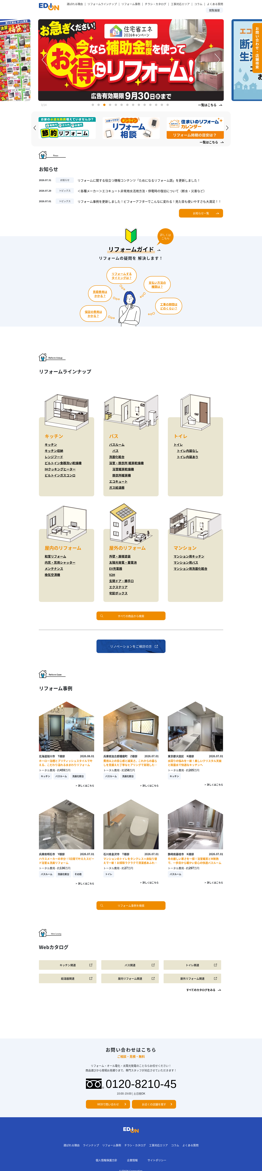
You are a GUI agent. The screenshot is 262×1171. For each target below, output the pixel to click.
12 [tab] (157, 106)
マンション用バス (186, 562)
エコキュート (118, 481)
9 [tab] (140, 106)
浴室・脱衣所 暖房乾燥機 (126, 463)
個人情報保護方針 (106, 1160)
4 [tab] (111, 106)
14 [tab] (168, 106)
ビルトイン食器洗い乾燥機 (63, 463)
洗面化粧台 (116, 456)
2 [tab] (99, 106)
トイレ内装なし (187, 450)
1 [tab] (94, 106)
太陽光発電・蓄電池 (123, 562)
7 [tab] (128, 106)
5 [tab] (117, 106)
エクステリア (118, 587)
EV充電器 (115, 568)
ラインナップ (91, 1145)
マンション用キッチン (189, 556)
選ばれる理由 (75, 4)
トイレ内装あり (187, 456)
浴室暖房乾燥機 (123, 469)
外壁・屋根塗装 (120, 556)
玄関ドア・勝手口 (121, 580)
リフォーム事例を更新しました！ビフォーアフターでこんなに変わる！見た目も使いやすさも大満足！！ (149, 201)
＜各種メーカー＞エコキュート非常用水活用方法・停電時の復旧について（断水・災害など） (141, 191)
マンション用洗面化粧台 (190, 568)
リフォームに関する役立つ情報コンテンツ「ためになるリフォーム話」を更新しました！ (138, 180)
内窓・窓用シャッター (60, 562)
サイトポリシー (156, 1160)
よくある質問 (215, 4)
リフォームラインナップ (102, 4)
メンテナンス (54, 568)
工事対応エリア (180, 4)
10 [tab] (145, 106)
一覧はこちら (207, 105)
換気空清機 (52, 574)
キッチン (51, 444)
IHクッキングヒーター (60, 469)
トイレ (178, 444)
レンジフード (54, 456)
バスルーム (116, 444)
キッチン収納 (54, 450)
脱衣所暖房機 (121, 475)
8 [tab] (134, 106)
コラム (198, 4)
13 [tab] (163, 106)
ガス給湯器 (116, 487)
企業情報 (132, 1160)
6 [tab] (122, 106)
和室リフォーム (55, 556)
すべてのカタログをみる (200, 990)
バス (115, 450)
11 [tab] (151, 106)
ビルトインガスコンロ (60, 475)
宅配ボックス (118, 593)
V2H (112, 574)
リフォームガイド (131, 249)
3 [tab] (105, 106)
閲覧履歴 (214, 10)
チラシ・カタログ (135, 1145)
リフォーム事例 (130, 4)
